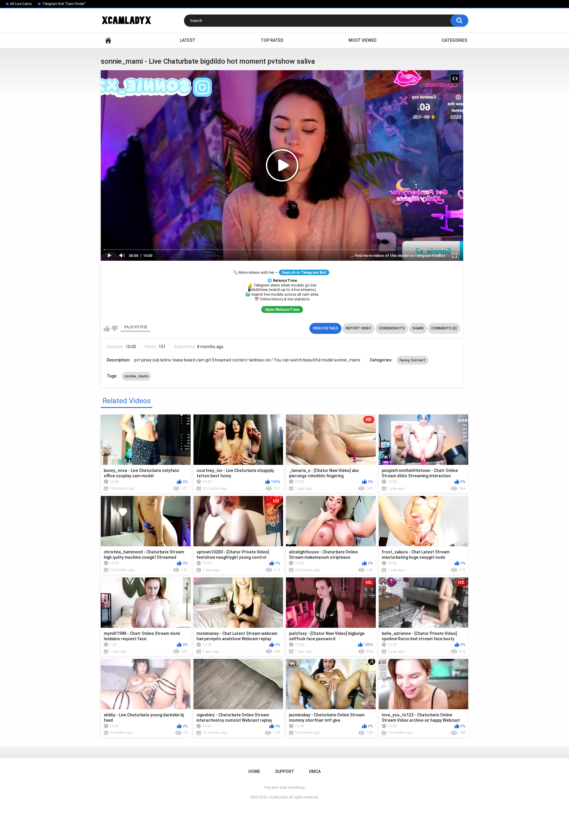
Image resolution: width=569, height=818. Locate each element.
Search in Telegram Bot (304, 272)
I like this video (107, 329)
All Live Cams (21, 4)
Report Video (358, 328)
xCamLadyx (278, 797)
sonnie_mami (136, 376)
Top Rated (272, 40)
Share (418, 328)
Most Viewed (362, 40)
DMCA (315, 771)
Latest (187, 40)
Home (108, 40)
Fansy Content (412, 360)
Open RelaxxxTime (282, 309)
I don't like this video (114, 329)
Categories (454, 40)
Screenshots (392, 328)
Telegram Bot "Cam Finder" (64, 4)
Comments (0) (444, 328)
